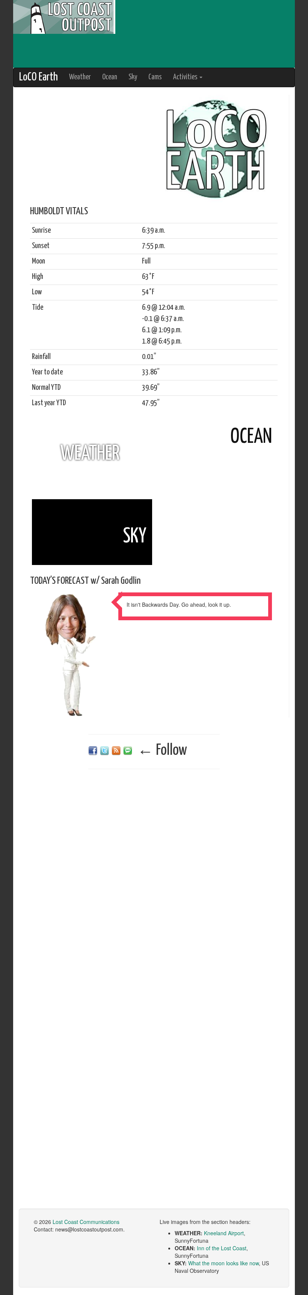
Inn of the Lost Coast (221, 1248)
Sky (132, 77)
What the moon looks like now (223, 1263)
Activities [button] (186, 77)
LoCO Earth (38, 77)
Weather (80, 77)
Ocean (109, 77)
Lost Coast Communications (86, 1221)
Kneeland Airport (224, 1233)
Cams (155, 77)
